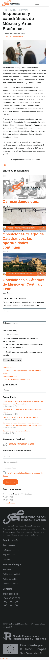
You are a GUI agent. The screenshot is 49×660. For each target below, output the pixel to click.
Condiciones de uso (10, 584)
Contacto (6, 559)
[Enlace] (46, 3)
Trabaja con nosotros (11, 550)
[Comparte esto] (3, 165)
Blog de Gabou (9, 555)
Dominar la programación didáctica (16, 431)
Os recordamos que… (22, 201)
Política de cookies (10, 579)
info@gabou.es (9, 503)
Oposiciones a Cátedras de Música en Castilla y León (23, 284)
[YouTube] (17, 603)
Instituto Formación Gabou (21, 444)
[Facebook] (5, 603)
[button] (37, 3)
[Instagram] (11, 603)
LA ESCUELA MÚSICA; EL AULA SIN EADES (20, 417)
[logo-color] (11, 3)
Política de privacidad (11, 574)
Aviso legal (7, 569)
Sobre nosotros (9, 545)
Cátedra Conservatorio (14, 37)
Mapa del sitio (23, 624)
